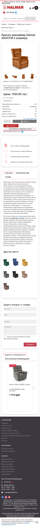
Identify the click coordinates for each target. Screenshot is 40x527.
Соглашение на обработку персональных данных (16, 435)
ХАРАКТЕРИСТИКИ (22, 173)
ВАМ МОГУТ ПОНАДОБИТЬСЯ (15, 355)
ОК (37, 522)
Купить (25, 121)
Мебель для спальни (7, 466)
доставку (19, 216)
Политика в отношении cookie (10, 433)
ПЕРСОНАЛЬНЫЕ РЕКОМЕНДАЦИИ (17, 359)
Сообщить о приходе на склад (21, 129)
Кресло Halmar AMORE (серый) (19, 384)
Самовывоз (12, 126)
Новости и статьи (6, 425)
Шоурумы (4, 438)
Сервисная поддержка (8, 451)
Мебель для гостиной (7, 461)
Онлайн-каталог (6, 428)
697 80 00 (10, 12)
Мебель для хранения (7, 471)
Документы (4, 423)
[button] (35, 76)
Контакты (4, 440)
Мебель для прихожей (8, 469)
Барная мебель (5, 474)
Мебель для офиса (7, 464)
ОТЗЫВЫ (8, 177)
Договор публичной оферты (9, 430)
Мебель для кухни (6, 459)
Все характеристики (30, 119)
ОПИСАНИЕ (9, 173)
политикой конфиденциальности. (15, 523)
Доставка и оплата (7, 448)
